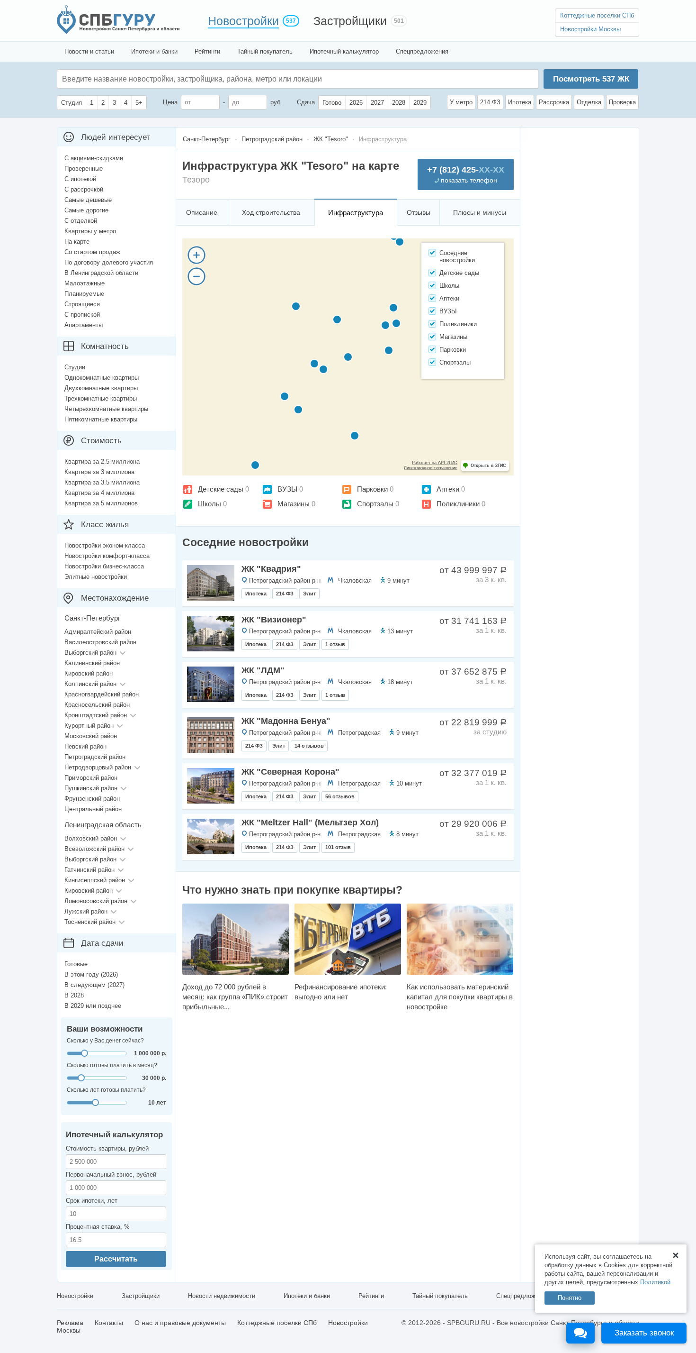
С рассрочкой (83, 189)
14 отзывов (309, 746)
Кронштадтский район (95, 715)
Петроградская (359, 732)
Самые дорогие (86, 210)
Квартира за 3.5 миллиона (102, 482)
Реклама (70, 1322)
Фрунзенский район (92, 798)
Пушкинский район (90, 788)
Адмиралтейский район (97, 631)
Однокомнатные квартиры (101, 377)
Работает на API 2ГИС (434, 462)
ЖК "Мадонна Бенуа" (285, 721)
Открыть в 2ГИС (488, 465)
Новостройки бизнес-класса (104, 566)
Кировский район (88, 673)
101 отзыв (338, 847)
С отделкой (80, 220)
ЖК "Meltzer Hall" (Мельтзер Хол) (310, 822)
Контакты (109, 1322)
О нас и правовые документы (180, 1322)
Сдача (306, 102)
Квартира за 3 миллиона (99, 471)
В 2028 (74, 995)
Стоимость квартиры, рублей (107, 1148)
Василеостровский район (100, 642)
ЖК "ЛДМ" (263, 670)
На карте (76, 241)
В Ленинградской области (101, 272)
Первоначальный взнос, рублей (111, 1174)
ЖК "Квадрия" (271, 569)
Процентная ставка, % (98, 1226)
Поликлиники (458, 504)
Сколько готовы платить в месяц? (112, 1065)
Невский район (85, 746)
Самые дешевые (88, 199)
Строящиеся (82, 304)
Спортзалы (375, 504)
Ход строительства (271, 212)
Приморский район (90, 777)
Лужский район (85, 911)
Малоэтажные (84, 283)
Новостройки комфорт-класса (107, 555)
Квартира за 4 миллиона (99, 492)
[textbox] (204, 79)
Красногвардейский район (101, 694)
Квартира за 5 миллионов (101, 503)
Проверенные (83, 168)
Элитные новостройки (95, 576)
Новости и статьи (89, 51)
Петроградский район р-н (285, 580)
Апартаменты (83, 325)
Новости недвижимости (221, 1295)
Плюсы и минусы (479, 212)
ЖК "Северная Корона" (290, 772)
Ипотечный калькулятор (344, 51)
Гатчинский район (89, 869)
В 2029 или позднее (92, 1005)
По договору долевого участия (108, 262)
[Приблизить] (196, 255)
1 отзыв (335, 644)
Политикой (655, 1282)
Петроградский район (94, 756)
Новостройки (243, 20)
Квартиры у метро (90, 231)
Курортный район (89, 725)
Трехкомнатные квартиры (100, 398)
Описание (201, 212)
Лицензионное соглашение (430, 468)
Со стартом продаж (92, 252)
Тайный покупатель (265, 51)
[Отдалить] (196, 276)
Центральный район (93, 809)
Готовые (76, 964)
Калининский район (92, 663)
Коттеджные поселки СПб (597, 15)
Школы (209, 504)
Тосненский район (90, 921)
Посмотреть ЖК (591, 78)
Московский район (90, 736)
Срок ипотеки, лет (91, 1200)
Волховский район (90, 838)
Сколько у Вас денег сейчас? (105, 1040)
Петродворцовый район (97, 767)
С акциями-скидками (93, 158)
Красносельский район (97, 704)
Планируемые (84, 293)
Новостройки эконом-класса (104, 545)
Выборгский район (90, 652)
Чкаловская (355, 580)
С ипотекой (80, 179)
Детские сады (220, 489)
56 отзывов (340, 796)
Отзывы (418, 212)
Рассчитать (116, 1259)
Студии (74, 367)
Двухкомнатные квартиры (101, 388)
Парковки (372, 489)
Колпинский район (90, 683)
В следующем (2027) (94, 984)
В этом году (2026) (91, 974)
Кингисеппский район (94, 880)
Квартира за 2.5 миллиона (102, 461)
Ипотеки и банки (154, 51)
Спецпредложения (422, 51)
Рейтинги (207, 51)
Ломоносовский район (95, 901)
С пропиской (82, 314)
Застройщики (350, 20)
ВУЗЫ (287, 489)
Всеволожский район (94, 848)
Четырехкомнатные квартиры (106, 408)
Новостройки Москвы (590, 29)
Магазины (293, 504)
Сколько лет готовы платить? (106, 1090)
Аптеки (448, 489)
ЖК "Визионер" (273, 619)
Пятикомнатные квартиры (100, 419)
